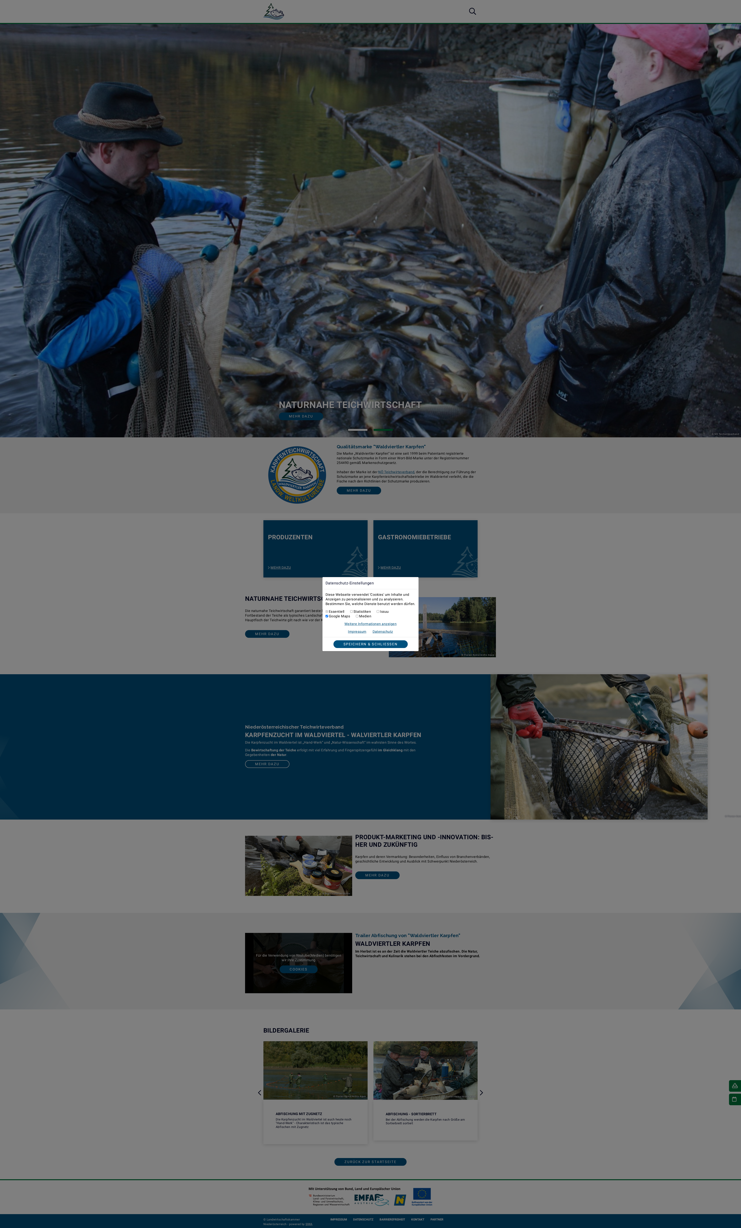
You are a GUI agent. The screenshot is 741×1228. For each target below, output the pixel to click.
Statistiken (362, 611)
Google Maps (339, 616)
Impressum (357, 632)
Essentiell (336, 611)
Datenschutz (383, 632)
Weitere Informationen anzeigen (370, 624)
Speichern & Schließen (370, 644)
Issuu (384, 611)
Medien (365, 616)
